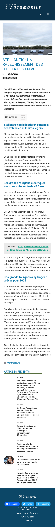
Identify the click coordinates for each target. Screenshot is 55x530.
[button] (40, 14)
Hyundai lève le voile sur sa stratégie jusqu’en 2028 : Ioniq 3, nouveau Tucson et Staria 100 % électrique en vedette (28, 478)
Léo (4, 74)
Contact (27, 520)
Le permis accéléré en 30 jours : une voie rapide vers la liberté (28, 462)
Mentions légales (27, 513)
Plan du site (27, 517)
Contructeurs (10, 78)
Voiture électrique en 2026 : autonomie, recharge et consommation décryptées (26, 430)
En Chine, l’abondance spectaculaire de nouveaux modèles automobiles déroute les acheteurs (28, 412)
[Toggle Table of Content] (21, 117)
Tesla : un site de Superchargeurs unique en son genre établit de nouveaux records (27, 447)
